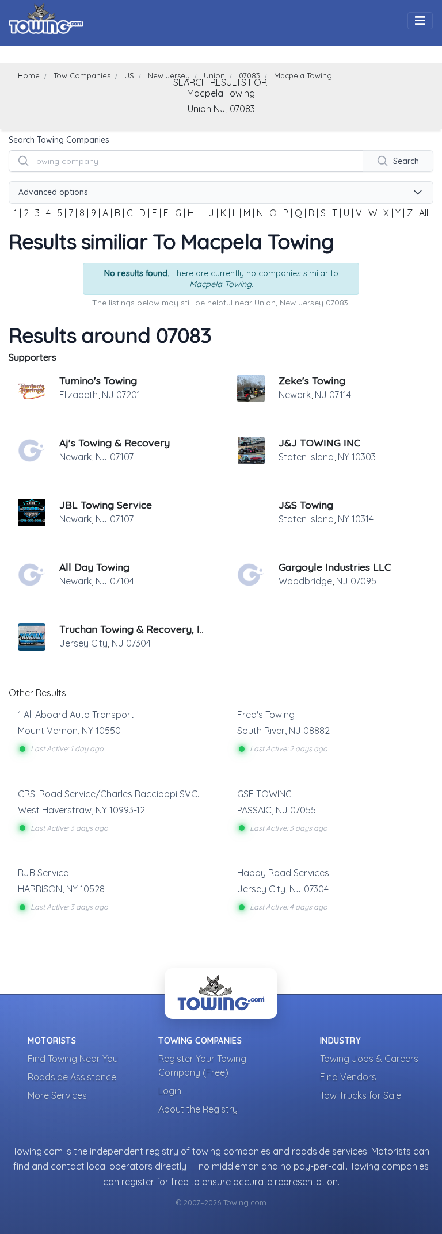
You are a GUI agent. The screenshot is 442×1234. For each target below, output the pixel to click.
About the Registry (198, 1109)
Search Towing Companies (59, 140)
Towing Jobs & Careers (369, 1058)
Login (169, 1091)
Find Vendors (348, 1077)
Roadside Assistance (72, 1077)
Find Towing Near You (73, 1058)
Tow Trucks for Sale (360, 1095)
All (423, 213)
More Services (57, 1095)
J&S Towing (306, 504)
